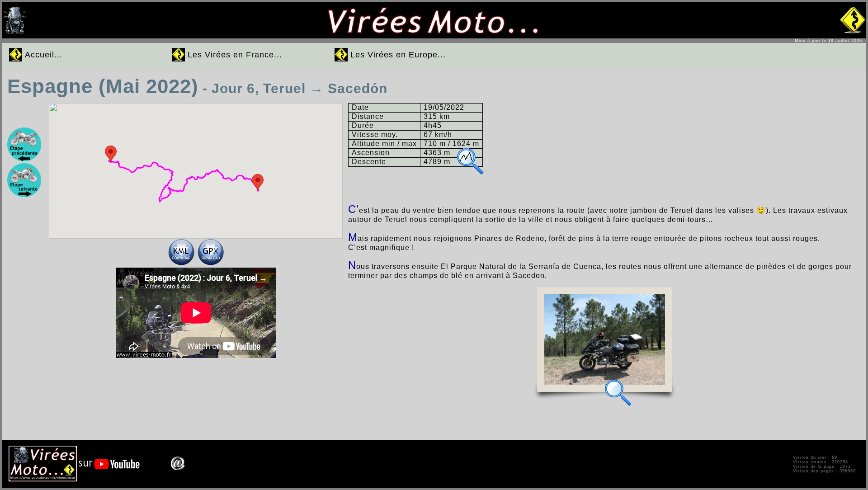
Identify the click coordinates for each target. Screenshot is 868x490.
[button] (258, 182)
